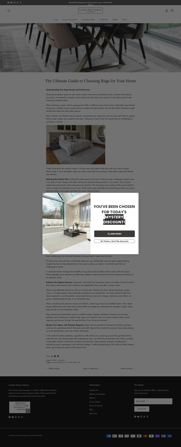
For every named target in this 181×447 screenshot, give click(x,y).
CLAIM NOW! (114, 234)
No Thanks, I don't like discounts (114, 241)
